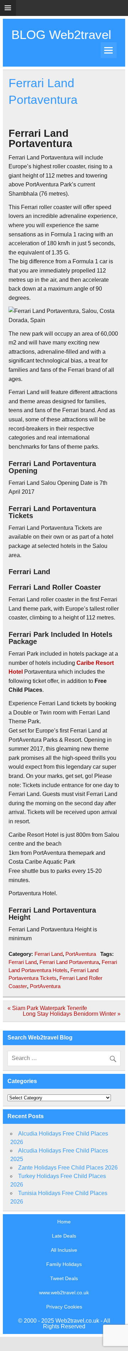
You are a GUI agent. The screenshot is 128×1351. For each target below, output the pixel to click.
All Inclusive (64, 1250)
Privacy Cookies (64, 1306)
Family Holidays (64, 1264)
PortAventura (80, 954)
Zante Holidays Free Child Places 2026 (68, 1168)
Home (64, 1221)
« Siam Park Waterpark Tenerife (47, 1008)
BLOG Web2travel (61, 34)
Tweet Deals (64, 1278)
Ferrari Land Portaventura (69, 962)
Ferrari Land (48, 954)
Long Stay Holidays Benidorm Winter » (72, 1014)
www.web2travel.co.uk (64, 1292)
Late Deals (64, 1235)
